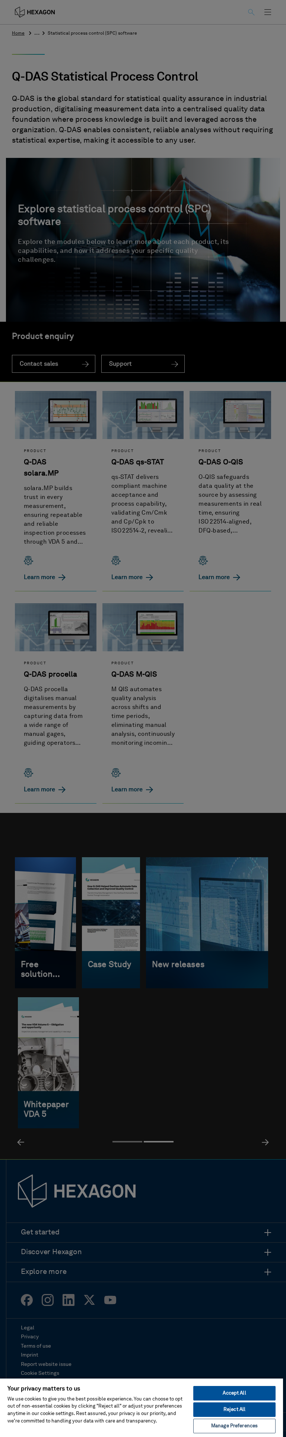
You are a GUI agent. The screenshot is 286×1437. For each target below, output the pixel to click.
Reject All (234, 1409)
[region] (141, 1407)
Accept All (234, 1393)
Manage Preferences (234, 1426)
